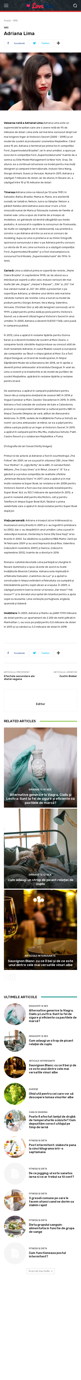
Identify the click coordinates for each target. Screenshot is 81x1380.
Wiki (15, 20)
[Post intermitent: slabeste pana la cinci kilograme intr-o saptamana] (15, 1147)
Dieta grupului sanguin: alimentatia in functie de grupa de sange (51, 1228)
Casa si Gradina (38, 1112)
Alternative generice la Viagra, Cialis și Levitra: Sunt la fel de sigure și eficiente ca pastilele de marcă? (40, 799)
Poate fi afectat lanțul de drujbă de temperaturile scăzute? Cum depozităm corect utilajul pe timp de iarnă (52, 1122)
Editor (40, 704)
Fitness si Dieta (38, 1141)
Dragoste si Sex (40, 789)
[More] (58, 43)
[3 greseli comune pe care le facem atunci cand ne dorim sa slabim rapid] (15, 1200)
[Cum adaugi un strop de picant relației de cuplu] (40, 849)
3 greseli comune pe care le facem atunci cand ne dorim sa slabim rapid (51, 1201)
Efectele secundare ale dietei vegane (19, 678)
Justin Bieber (68, 676)
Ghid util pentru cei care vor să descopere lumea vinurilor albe (51, 1095)
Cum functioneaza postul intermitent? (47, 1254)
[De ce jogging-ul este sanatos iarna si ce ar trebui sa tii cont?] (15, 1174)
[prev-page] (6, 977)
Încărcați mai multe (39, 1271)
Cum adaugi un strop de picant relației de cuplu (40, 882)
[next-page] (12, 977)
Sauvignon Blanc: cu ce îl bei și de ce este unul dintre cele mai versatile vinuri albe (40, 963)
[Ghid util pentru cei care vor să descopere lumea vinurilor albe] (15, 1094)
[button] (75, 5)
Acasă (7, 20)
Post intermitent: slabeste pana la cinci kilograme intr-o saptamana (52, 1148)
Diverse (33, 1089)
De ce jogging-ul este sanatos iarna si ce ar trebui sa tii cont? (51, 1174)
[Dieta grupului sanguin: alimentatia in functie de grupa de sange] (15, 1227)
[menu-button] (6, 5)
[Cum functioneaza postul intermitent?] (15, 1253)
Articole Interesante (40, 955)
